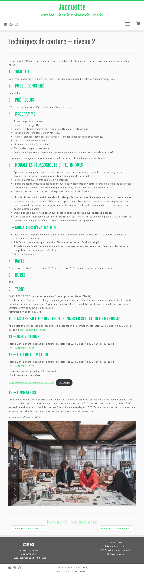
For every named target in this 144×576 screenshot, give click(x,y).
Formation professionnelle (116, 528)
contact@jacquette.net (32, 329)
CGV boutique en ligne (115, 546)
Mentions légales (115, 542)
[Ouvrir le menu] (127, 24)
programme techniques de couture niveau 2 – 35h (31, 382)
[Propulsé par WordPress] (87, 567)
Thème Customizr (79, 571)
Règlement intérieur (116, 554)
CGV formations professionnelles (115, 550)
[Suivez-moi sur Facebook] (12, 24)
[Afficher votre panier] (138, 23)
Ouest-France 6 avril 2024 (28, 528)
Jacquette (72, 7)
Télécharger (64, 382)
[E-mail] (6, 24)
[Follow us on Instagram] (17, 24)
